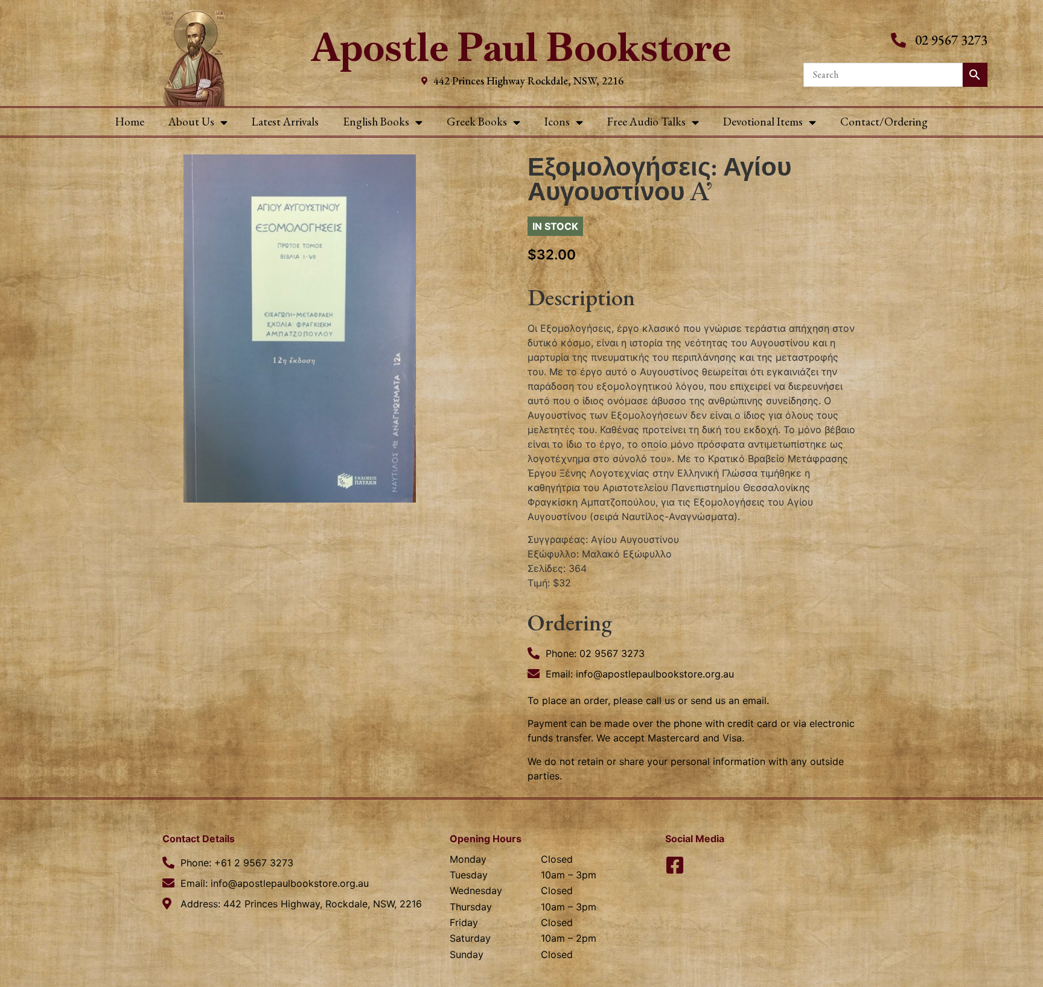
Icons (557, 121)
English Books (376, 121)
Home (129, 121)
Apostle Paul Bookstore (521, 47)
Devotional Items (763, 121)
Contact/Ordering (884, 121)
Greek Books (477, 121)
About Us (191, 121)
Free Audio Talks (646, 121)
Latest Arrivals (285, 121)
